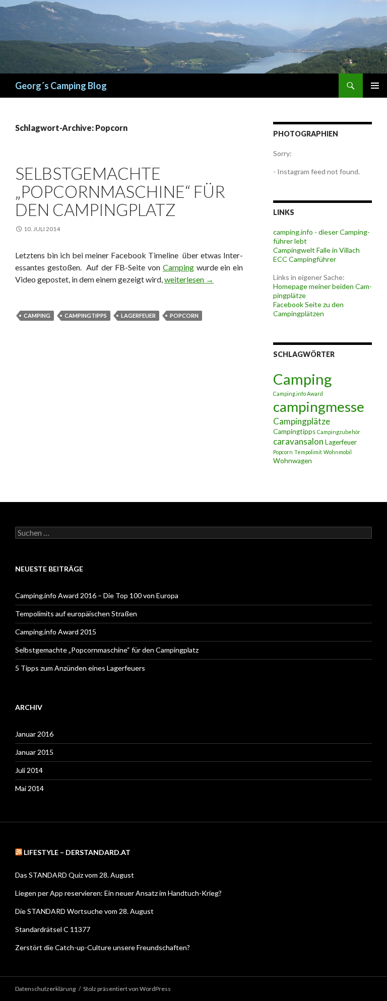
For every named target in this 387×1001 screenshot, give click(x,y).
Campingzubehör (338, 431)
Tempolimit (308, 452)
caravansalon (298, 441)
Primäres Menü (375, 86)
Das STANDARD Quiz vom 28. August (74, 875)
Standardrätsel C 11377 (52, 929)
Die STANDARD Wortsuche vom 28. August (84, 911)
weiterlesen (189, 279)
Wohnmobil (338, 452)
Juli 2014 (29, 770)
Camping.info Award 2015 (55, 631)
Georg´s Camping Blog (61, 85)
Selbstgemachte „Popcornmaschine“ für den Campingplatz (120, 191)
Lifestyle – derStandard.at (77, 852)
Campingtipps (85, 315)
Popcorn (184, 315)
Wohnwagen (292, 461)
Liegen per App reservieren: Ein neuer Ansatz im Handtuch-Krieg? (118, 893)
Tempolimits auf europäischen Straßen (76, 613)
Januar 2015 (34, 752)
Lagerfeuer (138, 315)
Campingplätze (301, 421)
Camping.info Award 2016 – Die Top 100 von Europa (96, 595)
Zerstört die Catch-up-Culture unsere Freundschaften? (102, 947)
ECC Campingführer (304, 259)
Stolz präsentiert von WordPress (127, 988)
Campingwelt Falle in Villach (316, 250)
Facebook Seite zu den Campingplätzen (308, 309)
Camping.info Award (298, 393)
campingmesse (318, 406)
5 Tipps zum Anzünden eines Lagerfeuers (80, 668)
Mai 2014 (29, 788)
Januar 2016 (34, 734)
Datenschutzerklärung (45, 988)
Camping (178, 267)
